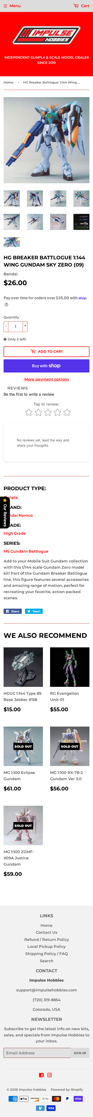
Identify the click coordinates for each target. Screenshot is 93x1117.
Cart (84, 6)
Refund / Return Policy (46, 939)
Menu (15, 6)
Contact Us (46, 932)
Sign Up (80, 1053)
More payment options (46, 379)
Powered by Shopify (67, 1089)
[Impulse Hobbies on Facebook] (41, 1075)
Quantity (11, 317)
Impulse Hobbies (32, 1089)
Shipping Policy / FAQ (46, 953)
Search (46, 961)
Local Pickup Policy (46, 946)
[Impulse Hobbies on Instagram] (49, 1075)
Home (8, 82)
